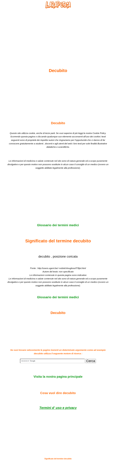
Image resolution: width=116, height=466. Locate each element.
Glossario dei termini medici (58, 225)
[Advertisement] (58, 33)
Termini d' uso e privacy (58, 408)
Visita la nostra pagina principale (58, 376)
